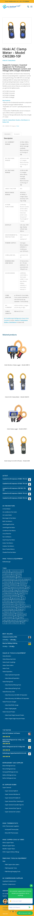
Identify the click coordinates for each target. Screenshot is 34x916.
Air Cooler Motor (7, 515)
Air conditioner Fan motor (10, 512)
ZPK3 (23, 622)
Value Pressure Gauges (9, 702)
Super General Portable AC (12, 798)
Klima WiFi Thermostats (11, 833)
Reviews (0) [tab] (16, 134)
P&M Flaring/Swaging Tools (12, 871)
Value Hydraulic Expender (12, 675)
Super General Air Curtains (12, 812)
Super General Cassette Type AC (14, 805)
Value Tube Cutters (8, 665)
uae (4, 622)
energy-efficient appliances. (20, 590)
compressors (22, 584)
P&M (4, 861)
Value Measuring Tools (9, 659)
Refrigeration (21, 609)
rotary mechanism (8, 617)
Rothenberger (7, 562)
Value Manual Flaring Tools (12, 688)
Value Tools (6, 668)
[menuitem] (27, 6)
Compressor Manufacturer (20, 582)
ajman (19, 576)
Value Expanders (7, 671)
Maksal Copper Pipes (9, 845)
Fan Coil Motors (7, 537)
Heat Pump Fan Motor (9, 540)
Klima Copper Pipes (8, 842)
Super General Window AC (12, 794)
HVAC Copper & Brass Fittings (11, 852)
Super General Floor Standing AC (14, 801)
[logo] (14, 6)
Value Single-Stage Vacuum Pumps (15, 718)
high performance (15, 598)
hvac (23, 598)
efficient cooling (7, 590)
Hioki (17, 126)
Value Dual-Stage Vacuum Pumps (14, 715)
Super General (7, 787)
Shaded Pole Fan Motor (9, 552)
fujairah (21, 595)
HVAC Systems (7, 601)
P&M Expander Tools (11, 868)
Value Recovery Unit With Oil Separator (16, 695)
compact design (7, 582)
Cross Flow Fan (7, 533)
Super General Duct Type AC (13, 808)
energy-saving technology (9, 592)
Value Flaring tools (8, 681)
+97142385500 (25, 1)
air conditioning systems (9, 576)
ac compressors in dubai (16, 571)
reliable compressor (17, 612)
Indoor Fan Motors (8, 543)
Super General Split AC (11, 791)
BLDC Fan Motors (7, 521)
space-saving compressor (9, 620)
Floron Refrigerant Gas (9, 769)
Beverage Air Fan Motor (9, 518)
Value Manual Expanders (12, 678)
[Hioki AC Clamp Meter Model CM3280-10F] (17, 30)
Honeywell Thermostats (12, 829)
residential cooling (21, 614)
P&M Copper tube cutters (12, 864)
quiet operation (26, 606)
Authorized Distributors (9, 579)
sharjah (21, 617)
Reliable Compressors (8, 614)
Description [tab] (7, 134)
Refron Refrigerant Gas (9, 778)
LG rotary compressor (18, 603)
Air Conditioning (17, 573)
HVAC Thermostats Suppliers (11, 826)
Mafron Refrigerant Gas (9, 775)
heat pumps (6, 598)
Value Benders (7, 656)
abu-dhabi (5, 571)
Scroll (16, 617)
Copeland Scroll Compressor (17, 587)
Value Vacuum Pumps (9, 712)
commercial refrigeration (23, 579)
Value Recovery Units (9, 691)
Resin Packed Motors (9, 549)
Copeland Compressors (9, 881)
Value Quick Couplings (9, 662)
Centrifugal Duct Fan (8, 524)
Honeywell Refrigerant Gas (10, 772)
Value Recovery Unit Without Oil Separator (17, 698)
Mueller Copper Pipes (9, 849)
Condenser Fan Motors (9, 530)
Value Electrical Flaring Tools (13, 685)
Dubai (27, 587)
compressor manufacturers (10, 584)
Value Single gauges (11, 708)
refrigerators (6, 612)
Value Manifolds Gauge (11, 705)
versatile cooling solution (13, 622)
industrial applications (17, 601)
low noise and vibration (9, 606)
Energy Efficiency (22, 592)
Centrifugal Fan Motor (9, 527)
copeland (5, 587)
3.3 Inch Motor (6, 509)
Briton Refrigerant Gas (9, 766)
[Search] (27, 6)
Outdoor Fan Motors (8, 546)
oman (18, 606)
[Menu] (31, 6)
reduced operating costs (9, 609)
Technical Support (22, 620)
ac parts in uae (7, 573)
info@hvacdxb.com (13, 1)
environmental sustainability (10, 595)
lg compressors (7, 603)
